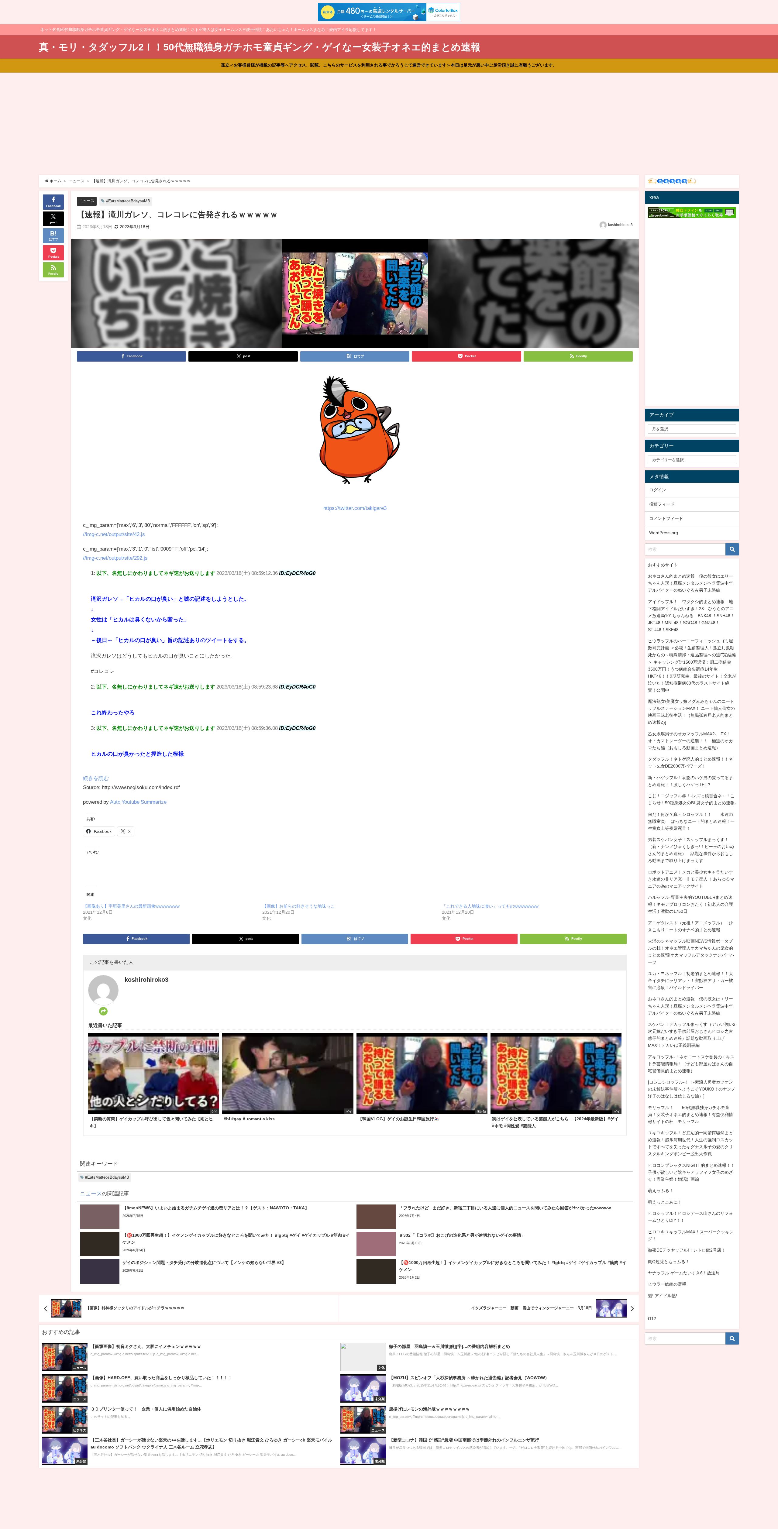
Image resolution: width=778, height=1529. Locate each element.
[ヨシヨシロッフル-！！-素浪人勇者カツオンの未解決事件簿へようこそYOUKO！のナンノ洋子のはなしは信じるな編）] (691, 1089)
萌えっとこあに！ (665, 1202)
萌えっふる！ (660, 1190)
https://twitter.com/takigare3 (355, 507)
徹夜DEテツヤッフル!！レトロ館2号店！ (686, 1250)
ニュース (87, 201)
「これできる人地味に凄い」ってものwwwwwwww (490, 906)
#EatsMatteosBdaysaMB (128, 201)
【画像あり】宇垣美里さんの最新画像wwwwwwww (131, 906)
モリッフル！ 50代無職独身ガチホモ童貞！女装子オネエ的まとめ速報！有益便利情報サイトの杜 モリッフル (690, 1114)
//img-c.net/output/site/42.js (114, 534)
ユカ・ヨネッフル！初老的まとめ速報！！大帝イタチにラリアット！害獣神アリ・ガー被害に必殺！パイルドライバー (690, 980)
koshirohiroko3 (620, 225)
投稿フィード (662, 504)
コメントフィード (666, 518)
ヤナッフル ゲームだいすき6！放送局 (684, 1273)
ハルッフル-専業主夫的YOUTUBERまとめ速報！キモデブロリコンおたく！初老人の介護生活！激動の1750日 (690, 904)
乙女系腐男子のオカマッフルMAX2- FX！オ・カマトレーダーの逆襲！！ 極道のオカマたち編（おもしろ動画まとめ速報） (690, 741)
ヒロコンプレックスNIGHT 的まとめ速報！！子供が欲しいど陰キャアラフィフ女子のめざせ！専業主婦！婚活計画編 (691, 1172)
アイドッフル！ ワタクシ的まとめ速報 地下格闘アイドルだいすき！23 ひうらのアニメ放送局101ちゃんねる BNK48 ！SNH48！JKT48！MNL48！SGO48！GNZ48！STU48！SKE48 (691, 616)
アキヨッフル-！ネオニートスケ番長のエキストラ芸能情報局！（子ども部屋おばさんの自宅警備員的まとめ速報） (691, 1064)
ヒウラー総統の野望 (667, 1284)
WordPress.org (663, 533)
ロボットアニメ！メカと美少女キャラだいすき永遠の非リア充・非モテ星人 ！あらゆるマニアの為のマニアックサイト (691, 879)
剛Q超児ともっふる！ (669, 1261)
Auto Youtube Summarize (138, 801)
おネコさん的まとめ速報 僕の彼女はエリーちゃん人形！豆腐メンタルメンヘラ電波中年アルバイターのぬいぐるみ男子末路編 (690, 583)
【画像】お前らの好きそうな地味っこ (298, 906)
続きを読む (96, 778)
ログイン (657, 490)
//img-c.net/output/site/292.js (115, 557)
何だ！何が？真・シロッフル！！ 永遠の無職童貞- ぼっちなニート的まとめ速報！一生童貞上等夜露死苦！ (691, 821)
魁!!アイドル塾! (662, 1296)
